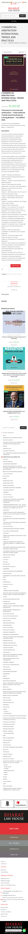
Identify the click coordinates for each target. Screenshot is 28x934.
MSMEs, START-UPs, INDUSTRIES (10, 695)
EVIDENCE (5, 586)
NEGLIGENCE (6, 704)
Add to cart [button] (14, 383)
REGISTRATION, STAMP (8, 726)
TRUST (4, 783)
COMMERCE (6, 492)
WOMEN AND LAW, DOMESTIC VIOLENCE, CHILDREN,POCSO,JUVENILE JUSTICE (12, 789)
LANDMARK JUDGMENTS (8, 662)
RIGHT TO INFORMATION (8, 738)
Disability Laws (6, 557)
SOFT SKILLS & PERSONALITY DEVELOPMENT (13, 747)
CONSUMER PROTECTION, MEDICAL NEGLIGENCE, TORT (14, 519)
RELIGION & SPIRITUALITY (8, 729)
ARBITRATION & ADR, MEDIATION (14, 274)
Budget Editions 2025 (8, 483)
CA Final (5, 765)
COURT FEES (6, 533)
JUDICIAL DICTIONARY (8, 647)
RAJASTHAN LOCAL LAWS (9, 724)
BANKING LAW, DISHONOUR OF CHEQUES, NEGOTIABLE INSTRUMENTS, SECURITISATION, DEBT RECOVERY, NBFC (14, 467)
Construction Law (7, 516)
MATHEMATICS (6, 678)
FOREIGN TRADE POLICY (9, 770)
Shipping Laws (6, 742)
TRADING (5, 779)
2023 (5, 588)
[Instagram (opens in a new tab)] (13, 4)
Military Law (6, 687)
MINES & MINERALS (7, 689)
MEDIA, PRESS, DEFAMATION (9, 681)
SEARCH (5, 772)
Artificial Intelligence (8, 461)
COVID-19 (6, 711)
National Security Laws (8, 702)
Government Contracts (8, 613)
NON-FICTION (6, 707)
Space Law (5, 749)
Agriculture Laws (7, 448)
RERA (4, 735)
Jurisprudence (6, 652)
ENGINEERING (6, 569)
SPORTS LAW (6, 752)
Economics (5, 559)
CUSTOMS (6, 768)
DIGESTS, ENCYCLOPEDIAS (9, 555)
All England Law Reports (8, 450)
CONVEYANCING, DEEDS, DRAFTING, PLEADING (13, 528)
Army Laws (5, 459)
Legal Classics (6, 667)
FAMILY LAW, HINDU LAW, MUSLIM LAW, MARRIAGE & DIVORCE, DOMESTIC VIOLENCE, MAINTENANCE (14, 593)
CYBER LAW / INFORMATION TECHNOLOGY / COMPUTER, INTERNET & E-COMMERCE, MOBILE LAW (14, 543)
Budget (5, 478)
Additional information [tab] (14, 286)
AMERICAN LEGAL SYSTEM (9, 603)
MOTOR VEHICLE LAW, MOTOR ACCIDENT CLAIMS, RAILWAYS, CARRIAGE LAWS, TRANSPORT (14, 692)
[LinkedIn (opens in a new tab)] (15, 4)
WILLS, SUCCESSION (7, 786)
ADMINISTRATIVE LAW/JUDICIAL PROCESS (12, 437)
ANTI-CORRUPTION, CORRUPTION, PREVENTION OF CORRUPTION (14, 453)
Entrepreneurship (7, 573)
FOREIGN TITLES (6, 601)
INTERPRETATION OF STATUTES (10, 645)
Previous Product (7, 52)
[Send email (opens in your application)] (17, 4)
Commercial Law (7, 494)
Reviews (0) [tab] (14, 290)
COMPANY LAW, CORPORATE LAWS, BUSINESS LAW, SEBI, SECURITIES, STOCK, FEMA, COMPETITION (13, 501)
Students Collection (7, 754)
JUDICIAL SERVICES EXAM (9, 650)
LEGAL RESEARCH (7, 713)
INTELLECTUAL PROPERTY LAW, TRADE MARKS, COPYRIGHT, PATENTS (13, 637)
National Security (7, 700)
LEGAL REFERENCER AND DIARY (10, 671)
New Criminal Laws (8, 474)
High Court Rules (7, 620)
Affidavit (5, 446)
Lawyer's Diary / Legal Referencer (11, 664)
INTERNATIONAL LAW (7, 640)
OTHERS (5, 709)
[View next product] (25, 52)
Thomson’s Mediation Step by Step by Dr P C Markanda (14, 337)
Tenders (5, 777)
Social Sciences (7, 745)
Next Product (21, 52)
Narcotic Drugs (6, 698)
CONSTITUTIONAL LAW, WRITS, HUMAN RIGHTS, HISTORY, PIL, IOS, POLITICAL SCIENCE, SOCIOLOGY (14, 513)
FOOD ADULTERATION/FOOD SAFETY (11, 599)
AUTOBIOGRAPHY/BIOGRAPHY (10, 464)
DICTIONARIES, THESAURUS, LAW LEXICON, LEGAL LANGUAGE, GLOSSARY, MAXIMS (14, 548)
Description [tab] (14, 283)
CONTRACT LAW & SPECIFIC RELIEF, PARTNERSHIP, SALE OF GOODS (14, 523)
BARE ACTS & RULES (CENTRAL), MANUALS (12, 471)
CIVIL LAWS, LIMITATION (8, 490)
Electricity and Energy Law (9, 566)
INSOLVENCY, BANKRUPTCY (9, 632)
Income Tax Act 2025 (8, 627)
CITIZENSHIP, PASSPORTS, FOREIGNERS (12, 487)
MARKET (5, 676)
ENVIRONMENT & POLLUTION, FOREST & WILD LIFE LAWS (14, 576)
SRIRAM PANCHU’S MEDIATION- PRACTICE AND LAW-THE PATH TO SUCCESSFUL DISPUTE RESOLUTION (14, 375)
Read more (14, 345)
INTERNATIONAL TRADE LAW (9, 643)
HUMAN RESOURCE (7, 625)
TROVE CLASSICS (7, 781)
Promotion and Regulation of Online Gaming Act (14, 715)
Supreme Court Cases (8, 758)
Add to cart (15, 265)
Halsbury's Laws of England (9, 618)
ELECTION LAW (6, 564)
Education (5, 562)
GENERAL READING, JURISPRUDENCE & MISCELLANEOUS (12, 610)
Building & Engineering (8, 485)
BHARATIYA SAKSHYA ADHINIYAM (11, 590)
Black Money (6, 476)
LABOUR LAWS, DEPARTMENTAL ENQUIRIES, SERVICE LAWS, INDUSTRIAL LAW (13, 655)
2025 (4, 435)
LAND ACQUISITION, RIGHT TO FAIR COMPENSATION (11, 659)
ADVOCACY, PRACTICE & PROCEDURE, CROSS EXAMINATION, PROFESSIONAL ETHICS (13, 443)
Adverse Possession (8, 440)
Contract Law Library (8, 526)
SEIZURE (5, 774)
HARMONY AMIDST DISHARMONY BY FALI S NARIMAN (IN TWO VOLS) (14, 412)
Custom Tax (6, 539)
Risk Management (7, 740)
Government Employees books (10, 616)
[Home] (1, 43)
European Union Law (8, 584)
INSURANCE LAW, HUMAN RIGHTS (10, 634)
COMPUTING (6, 510)
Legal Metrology (7, 669)
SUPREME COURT (7, 756)
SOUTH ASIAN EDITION (9, 733)
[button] (24, 56)
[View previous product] (2, 52)
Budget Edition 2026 (8, 480)
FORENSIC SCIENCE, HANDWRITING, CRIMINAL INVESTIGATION (13, 606)
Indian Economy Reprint (8, 630)
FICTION (5, 597)
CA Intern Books (7, 766)
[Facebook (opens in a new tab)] (11, 4)
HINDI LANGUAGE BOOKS (8, 623)
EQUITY (4, 579)
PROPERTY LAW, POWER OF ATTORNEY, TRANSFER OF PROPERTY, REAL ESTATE (14, 718)
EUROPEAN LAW (6, 582)
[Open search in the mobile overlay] (14, 15)
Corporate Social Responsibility (10, 531)
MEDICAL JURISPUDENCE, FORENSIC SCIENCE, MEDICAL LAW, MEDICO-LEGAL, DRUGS (13, 683)
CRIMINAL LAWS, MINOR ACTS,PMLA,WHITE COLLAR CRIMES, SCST (14, 536)
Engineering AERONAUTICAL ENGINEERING (13, 571)
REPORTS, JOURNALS (8, 731)
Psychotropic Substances (9, 722)
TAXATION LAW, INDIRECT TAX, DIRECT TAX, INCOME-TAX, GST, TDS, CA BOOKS (13, 761)
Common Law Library (8, 497)
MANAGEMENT (6, 674)
